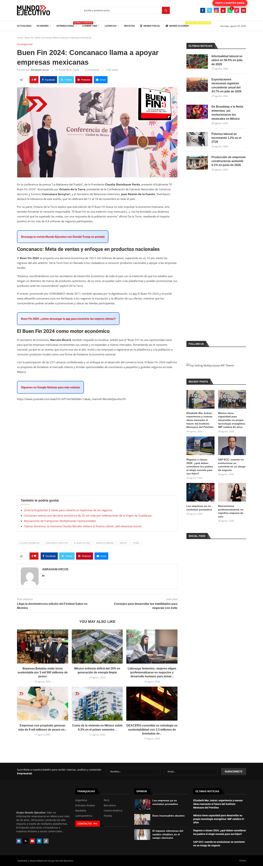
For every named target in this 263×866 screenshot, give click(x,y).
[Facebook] (202, 10)
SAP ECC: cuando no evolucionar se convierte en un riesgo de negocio (232, 465)
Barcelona (110, 805)
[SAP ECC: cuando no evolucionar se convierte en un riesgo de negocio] (232, 445)
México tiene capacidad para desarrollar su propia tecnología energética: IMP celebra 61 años (232, 420)
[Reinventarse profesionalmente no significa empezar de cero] (232, 492)
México (123, 543)
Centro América (113, 810)
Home (242, 860)
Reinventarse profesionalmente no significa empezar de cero (230, 511)
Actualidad (24, 25)
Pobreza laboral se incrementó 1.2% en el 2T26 (226, 137)
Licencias (110, 25)
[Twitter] (209, 10)
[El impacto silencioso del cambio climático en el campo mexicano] (142, 834)
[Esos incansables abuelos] (142, 819)
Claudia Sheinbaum (29, 543)
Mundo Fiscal (151, 25)
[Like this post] (35, 79)
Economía (43, 25)
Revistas (129, 25)
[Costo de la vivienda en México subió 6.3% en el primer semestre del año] (97, 704)
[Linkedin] (39, 840)
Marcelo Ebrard (105, 543)
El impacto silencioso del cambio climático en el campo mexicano (167, 834)
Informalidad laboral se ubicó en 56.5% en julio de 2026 (227, 60)
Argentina (81, 800)
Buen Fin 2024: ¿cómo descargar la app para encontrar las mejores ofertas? (68, 318)
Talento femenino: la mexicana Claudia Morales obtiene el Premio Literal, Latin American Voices (83, 526)
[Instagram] (216, 10)
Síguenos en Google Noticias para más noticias (50, 387)
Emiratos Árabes (85, 805)
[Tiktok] (236, 10)
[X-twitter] (25, 840)
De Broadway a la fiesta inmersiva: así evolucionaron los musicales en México (227, 112)
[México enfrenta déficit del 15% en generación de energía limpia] (97, 646)
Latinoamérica (83, 816)
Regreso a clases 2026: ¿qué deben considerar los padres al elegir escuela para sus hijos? (199, 466)
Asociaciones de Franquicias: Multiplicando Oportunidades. (60, 521)
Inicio (20, 37)
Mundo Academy (179, 24)
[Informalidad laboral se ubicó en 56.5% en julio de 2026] (197, 61)
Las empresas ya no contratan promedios (199, 508)
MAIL (95, 824)
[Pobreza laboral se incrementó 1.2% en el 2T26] (197, 139)
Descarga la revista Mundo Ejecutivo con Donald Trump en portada (62, 236)
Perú (106, 800)
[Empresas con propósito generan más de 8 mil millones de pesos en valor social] (42, 704)
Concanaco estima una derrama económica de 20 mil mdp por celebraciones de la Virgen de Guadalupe (88, 515)
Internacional (66, 24)
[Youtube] (223, 10)
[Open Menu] (243, 10)
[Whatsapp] (229, 10)
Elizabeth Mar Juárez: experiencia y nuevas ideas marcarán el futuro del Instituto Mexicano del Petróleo (200, 420)
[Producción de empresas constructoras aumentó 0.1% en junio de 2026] (197, 162)
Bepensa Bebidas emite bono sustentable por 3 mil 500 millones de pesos (43, 672)
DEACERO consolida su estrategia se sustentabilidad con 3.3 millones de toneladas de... (151, 729)
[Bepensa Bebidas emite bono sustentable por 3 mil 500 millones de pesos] (42, 646)
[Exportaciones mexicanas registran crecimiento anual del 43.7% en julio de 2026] (197, 85)
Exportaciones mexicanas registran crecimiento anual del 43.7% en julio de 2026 (226, 85)
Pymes (136, 543)
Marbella (80, 810)
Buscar (166, 10)
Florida (108, 816)
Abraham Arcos (40, 69)
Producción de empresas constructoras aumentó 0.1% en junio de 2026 (228, 161)
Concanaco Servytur (56, 543)
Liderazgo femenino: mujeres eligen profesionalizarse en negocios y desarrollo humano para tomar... (152, 672)
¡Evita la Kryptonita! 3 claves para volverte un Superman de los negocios (68, 510)
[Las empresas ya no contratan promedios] (200, 492)
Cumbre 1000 (89, 25)
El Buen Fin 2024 (82, 543)
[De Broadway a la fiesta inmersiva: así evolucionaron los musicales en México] (197, 112)
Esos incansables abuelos (168, 815)
